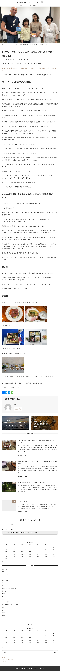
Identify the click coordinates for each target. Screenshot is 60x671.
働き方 (4, 591)
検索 (55, 652)
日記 (27, 59)
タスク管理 (5, 580)
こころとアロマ (6, 574)
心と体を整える (6, 602)
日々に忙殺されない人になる (10, 604)
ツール (4, 582)
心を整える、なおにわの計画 (30, 2)
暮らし (4, 610)
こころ (4, 571)
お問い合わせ (6, 661)
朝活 (3, 615)
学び (3, 599)
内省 (3, 593)
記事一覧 (18, 409)
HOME (4, 657)
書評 (3, 613)
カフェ (4, 577)
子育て (4, 596)
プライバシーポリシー (8, 659)
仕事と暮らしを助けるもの (9, 588)
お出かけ (4, 569)
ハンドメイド (5, 585)
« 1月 (3, 561)
